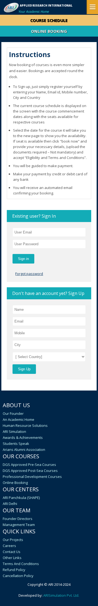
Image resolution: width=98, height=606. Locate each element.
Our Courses (21, 456)
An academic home (18, 419)
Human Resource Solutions (25, 425)
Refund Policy (14, 569)
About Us (16, 405)
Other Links (12, 557)
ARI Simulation (14, 431)
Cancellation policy (18, 575)
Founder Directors (17, 518)
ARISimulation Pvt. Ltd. (61, 595)
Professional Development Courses (32, 476)
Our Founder (13, 413)
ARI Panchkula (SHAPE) (21, 497)
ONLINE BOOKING (49, 31)
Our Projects (13, 539)
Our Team (16, 510)
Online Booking (15, 482)
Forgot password (29, 273)
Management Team (19, 524)
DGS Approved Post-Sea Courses (30, 470)
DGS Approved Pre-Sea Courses (29, 464)
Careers (9, 545)
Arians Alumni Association (24, 449)
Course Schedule (49, 20)
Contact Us (11, 551)
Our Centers (21, 489)
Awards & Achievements (23, 437)
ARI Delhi (10, 503)
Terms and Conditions (21, 563)
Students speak (16, 443)
